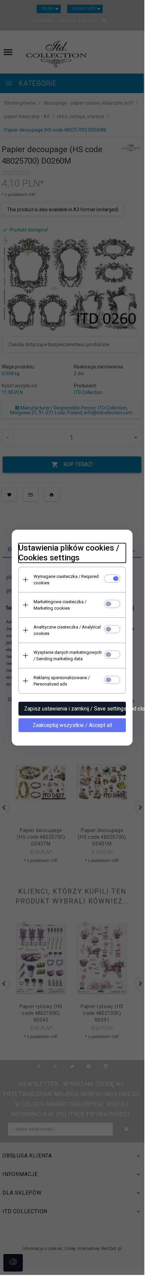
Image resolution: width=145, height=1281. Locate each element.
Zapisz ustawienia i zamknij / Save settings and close (75, 708)
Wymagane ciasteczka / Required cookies (66, 579)
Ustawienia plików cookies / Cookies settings (68, 552)
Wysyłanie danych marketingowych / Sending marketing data (68, 655)
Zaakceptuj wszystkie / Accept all (72, 725)
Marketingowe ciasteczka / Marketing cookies (60, 605)
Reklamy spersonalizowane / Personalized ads (62, 681)
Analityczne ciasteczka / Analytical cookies (67, 630)
